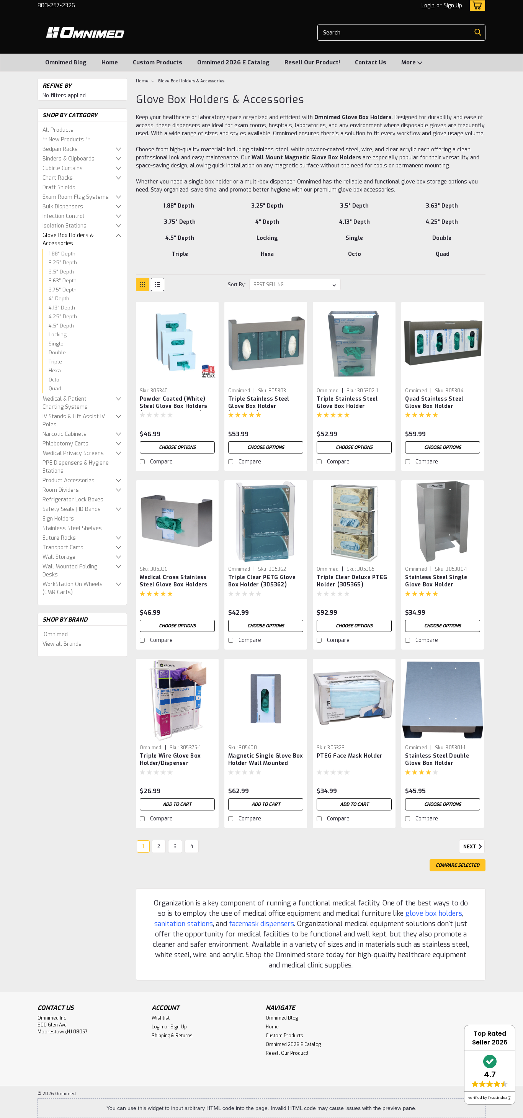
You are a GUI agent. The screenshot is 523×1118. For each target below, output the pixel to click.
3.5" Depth (61, 271)
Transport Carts (62, 547)
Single (56, 343)
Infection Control (63, 216)
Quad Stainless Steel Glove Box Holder (434, 402)
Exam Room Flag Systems (75, 197)
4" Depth (59, 298)
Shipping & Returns (172, 1036)
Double (57, 352)
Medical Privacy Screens (73, 453)
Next (470, 847)
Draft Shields (58, 187)
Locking (58, 334)
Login (428, 5)
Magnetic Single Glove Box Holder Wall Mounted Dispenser (265, 763)
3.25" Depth (63, 262)
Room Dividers (60, 490)
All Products (58, 130)
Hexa (55, 370)
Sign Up (453, 5)
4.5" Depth (61, 325)
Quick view (177, 378)
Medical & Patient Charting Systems (65, 403)
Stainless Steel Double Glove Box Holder (437, 759)
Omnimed (56, 634)
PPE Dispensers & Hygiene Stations (75, 467)
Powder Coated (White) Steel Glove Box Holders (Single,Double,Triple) (174, 406)
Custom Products (157, 62)
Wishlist (161, 1018)
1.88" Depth (62, 253)
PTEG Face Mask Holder (349, 756)
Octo (54, 379)
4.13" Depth (62, 307)
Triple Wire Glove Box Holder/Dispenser (170, 759)
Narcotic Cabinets (64, 434)
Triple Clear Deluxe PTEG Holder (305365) (352, 581)
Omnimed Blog (66, 62)
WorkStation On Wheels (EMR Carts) (72, 588)
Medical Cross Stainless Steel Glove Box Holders (174, 581)
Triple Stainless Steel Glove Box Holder (347, 402)
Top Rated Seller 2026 (489, 1038)
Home (109, 62)
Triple (55, 361)
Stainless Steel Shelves (72, 528)
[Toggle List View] (157, 284)
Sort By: (237, 284)
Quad (55, 388)
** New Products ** (66, 139)
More (409, 62)
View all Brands (62, 644)
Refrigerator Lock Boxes (72, 499)
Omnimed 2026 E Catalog (233, 62)
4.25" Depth (63, 316)
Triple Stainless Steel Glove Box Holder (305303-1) (258, 406)
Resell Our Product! (312, 62)
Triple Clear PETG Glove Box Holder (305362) (262, 581)
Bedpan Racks (60, 149)
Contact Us (370, 62)
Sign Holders (58, 518)
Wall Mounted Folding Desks (69, 570)
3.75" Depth (63, 289)
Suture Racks (59, 538)
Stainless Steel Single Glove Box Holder (436, 581)
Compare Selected (457, 865)
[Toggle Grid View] (142, 284)
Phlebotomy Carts (65, 443)
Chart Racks (57, 178)
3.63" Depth (63, 280)
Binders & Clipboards (68, 158)
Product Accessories (68, 480)
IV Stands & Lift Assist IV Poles (73, 420)
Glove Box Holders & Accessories (67, 239)
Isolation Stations (64, 225)
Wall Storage (58, 557)
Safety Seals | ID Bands (71, 509)
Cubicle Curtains (62, 168)
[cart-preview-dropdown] (475, 5)
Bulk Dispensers (62, 206)
